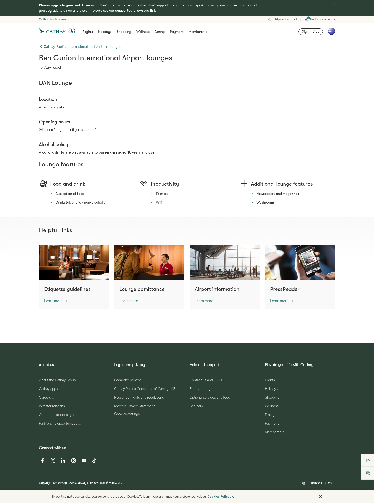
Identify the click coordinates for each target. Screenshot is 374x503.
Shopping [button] (124, 32)
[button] (55, 300)
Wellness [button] (143, 32)
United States (321, 482)
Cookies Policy (218, 496)
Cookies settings (127, 414)
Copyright (45, 483)
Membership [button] (198, 32)
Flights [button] (87, 32)
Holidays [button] (104, 32)
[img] (333, 4)
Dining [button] (160, 32)
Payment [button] (177, 32)
